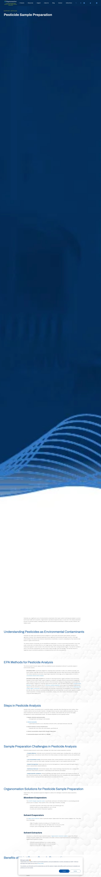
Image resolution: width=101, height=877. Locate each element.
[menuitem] (76, 2)
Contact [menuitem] (60, 2)
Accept (64, 871)
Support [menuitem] (39, 2)
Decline (75, 871)
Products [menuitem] (22, 2)
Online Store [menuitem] (69, 2)
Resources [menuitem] (30, 2)
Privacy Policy (40, 863)
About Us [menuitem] (46, 2)
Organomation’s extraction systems (59, 836)
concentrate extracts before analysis (35, 675)
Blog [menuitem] (53, 2)
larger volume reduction (33, 818)
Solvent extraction (32, 722)
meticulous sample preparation (52, 685)
